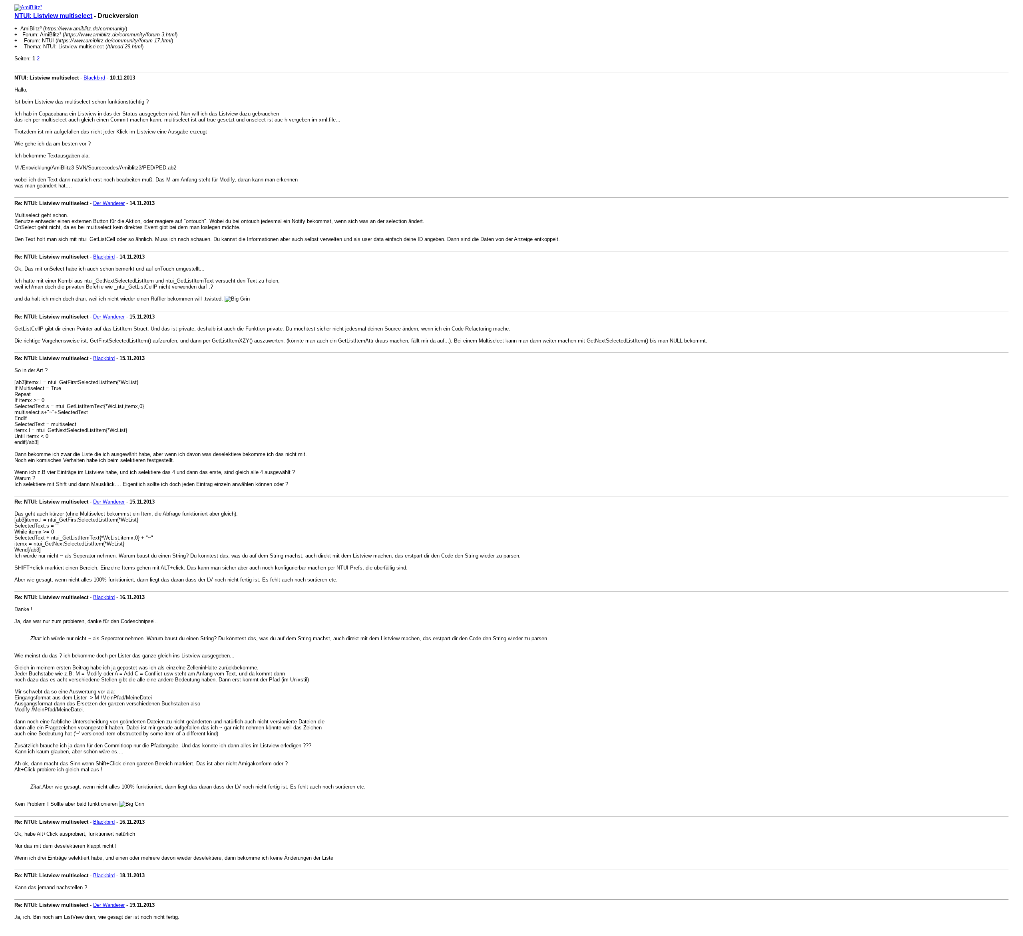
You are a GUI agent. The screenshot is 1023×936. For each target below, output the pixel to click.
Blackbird (94, 78)
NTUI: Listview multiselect (53, 15)
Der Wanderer (109, 203)
